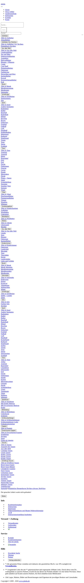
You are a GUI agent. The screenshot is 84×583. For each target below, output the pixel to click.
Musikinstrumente (7, 88)
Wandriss (4, 202)
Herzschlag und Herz (8, 74)
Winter (3, 289)
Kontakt (8, 18)
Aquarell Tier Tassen (8, 447)
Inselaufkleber (6, 76)
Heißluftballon (6, 132)
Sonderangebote (10, 14)
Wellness (4, 395)
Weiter (4, 496)
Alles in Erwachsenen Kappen (11, 432)
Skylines (4, 306)
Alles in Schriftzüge (8, 96)
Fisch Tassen (5, 471)
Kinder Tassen (6, 458)
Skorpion (4, 184)
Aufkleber (5, 36)
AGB (10, 513)
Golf (2, 128)
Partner (10, 557)
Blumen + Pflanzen (7, 62)
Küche (3, 257)
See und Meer (5, 54)
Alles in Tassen (6, 445)
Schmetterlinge (6, 182)
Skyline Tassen (6, 477)
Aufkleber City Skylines (9, 42)
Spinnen (4, 188)
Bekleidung (5, 410)
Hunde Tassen (6, 456)
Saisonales (4, 92)
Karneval (4, 283)
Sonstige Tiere (6, 186)
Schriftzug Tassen (7, 461)
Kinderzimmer (6, 243)
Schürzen (4, 416)
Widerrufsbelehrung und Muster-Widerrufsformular (25, 511)
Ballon (3, 318)
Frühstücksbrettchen (8, 424)
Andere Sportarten (7, 107)
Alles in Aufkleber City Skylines (12, 44)
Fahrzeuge (4, 70)
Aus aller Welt (6, 48)
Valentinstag (5, 285)
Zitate (3, 298)
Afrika (3, 362)
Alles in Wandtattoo (8, 219)
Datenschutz (12, 507)
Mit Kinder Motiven (8, 404)
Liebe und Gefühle (7, 261)
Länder (3, 233)
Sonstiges (4, 479)
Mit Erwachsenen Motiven (10, 405)
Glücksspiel (5, 225)
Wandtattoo (5, 212)
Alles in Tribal (6, 194)
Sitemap (11, 555)
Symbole (4, 146)
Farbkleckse (5, 72)
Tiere (3, 148)
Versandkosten (13, 523)
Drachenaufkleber (7, 196)
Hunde (3, 172)
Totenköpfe (5, 391)
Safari (3, 180)
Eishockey (4, 122)
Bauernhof (4, 158)
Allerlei (4, 221)
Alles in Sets (5, 302)
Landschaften (5, 259)
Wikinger (4, 204)
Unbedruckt (5, 414)
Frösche (3, 168)
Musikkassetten (6, 271)
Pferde (3, 176)
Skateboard (5, 138)
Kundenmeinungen (14, 540)
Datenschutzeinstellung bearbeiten (20, 515)
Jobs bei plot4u (13, 542)
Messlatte (4, 251)
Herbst (3, 281)
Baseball (4, 113)
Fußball (3, 126)
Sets (2, 100)
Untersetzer (5, 214)
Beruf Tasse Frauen (7, 465)
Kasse (7, 20)
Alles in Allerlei (6, 223)
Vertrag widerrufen (14, 560)
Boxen (3, 120)
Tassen (4, 442)
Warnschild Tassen (7, 482)
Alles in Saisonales (7, 277)
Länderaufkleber (6, 52)
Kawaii (3, 78)
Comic (3, 64)
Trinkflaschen (5, 486)
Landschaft (5, 249)
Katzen (3, 379)
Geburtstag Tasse (7, 473)
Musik (4, 84)
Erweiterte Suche (14, 553)
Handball (4, 130)
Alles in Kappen (6, 428)
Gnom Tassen (5, 453)
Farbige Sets (5, 304)
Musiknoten (5, 90)
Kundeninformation (15, 505)
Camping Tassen (6, 451)
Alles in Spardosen (7, 402)
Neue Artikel (9, 12)
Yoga (2, 142)
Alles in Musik (6, 86)
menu (4, 30)
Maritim (3, 227)
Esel (2, 162)
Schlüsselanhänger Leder (9, 422)
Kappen (4, 426)
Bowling (4, 118)
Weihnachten (5, 287)
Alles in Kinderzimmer (9, 245)
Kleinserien (9, 16)
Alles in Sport (5, 105)
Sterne (3, 144)
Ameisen (4, 152)
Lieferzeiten (12, 525)
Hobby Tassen (6, 455)
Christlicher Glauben (8, 469)
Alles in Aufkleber (7, 38)
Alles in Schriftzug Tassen (10, 463)
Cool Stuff (4, 66)
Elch (2, 160)
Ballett (3, 111)
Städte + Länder (6, 296)
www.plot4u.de (24, 581)
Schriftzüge (5, 94)
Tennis (3, 140)
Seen (2, 235)
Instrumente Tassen (7, 475)
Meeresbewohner (7, 381)
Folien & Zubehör (7, 440)
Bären (3, 156)
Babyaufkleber (6, 60)
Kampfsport (5, 340)
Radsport (4, 136)
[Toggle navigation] (2, 6)
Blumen (3, 237)
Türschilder (5, 255)
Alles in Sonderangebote (9, 208)
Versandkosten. (11, 566)
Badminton (5, 109)
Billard (3, 116)
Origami (4, 383)
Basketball (4, 115)
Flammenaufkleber (7, 198)
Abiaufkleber (5, 40)
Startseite (4, 488)
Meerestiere (5, 174)
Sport (3, 102)
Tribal (3, 192)
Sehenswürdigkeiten (8, 56)
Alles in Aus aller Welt (8, 50)
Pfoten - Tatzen (6, 178)
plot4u (3, 4)
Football (4, 124)
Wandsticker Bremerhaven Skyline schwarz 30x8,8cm (26, 488)
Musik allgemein (6, 267)
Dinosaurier (5, 370)
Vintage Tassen (6, 481)
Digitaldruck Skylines (8, 46)
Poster (3, 407)
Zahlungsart (12, 527)
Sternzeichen (5, 353)
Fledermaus (5, 166)
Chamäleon (5, 368)
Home (7, 10)
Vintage (3, 200)
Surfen (3, 346)
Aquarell (4, 154)
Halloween (4, 279)
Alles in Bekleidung (8, 412)
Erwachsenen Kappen (9, 430)
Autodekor (4, 58)
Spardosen (5, 399)
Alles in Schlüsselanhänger (10, 420)
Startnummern (6, 98)
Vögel (3, 190)
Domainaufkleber (7, 68)
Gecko (3, 170)
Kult (2, 82)
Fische (3, 164)
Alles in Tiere (5, 150)
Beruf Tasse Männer (8, 467)
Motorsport (5, 134)
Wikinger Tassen (6, 484)
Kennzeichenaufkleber (8, 80)
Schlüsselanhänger (8, 418)
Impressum (12, 509)
